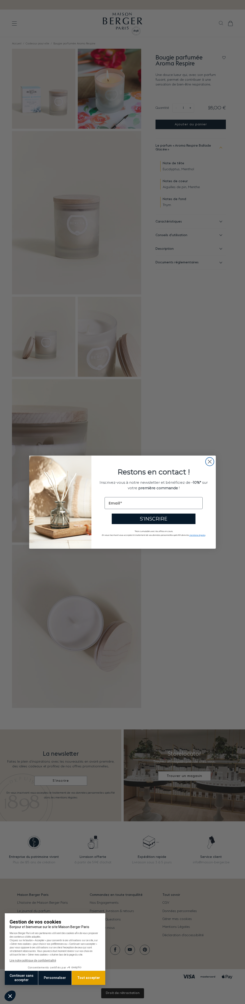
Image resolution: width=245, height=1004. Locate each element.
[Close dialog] (210, 461)
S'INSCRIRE (153, 519)
